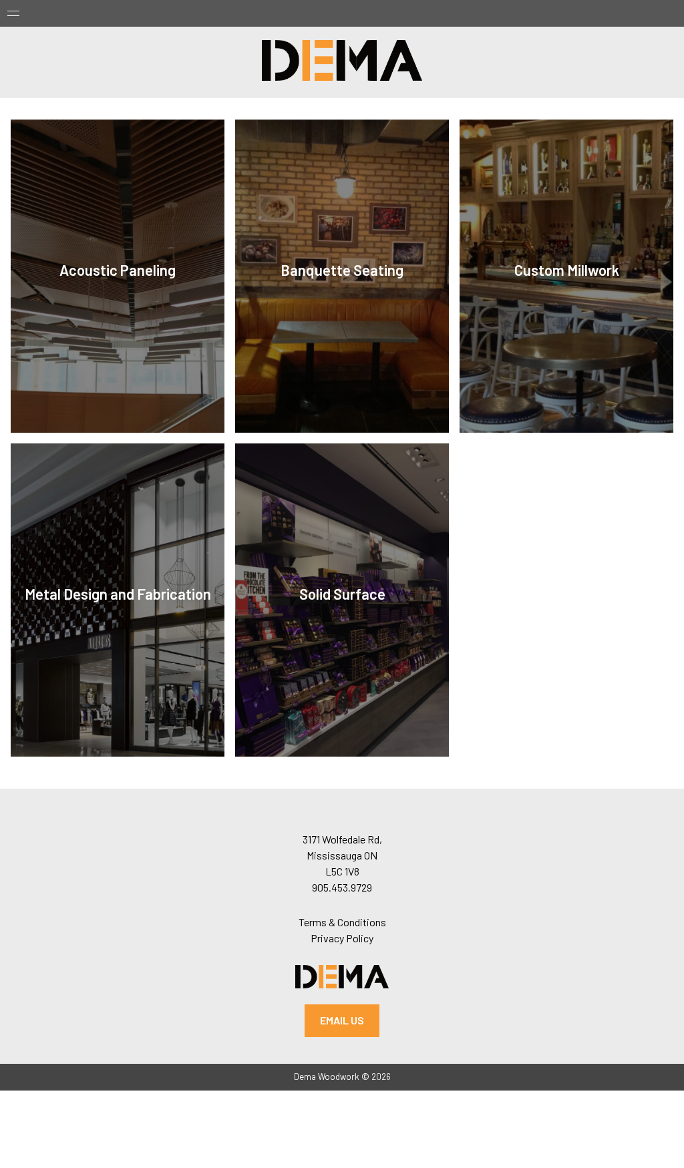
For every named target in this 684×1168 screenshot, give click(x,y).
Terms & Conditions (342, 922)
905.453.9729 (342, 887)
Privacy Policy (342, 938)
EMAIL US (342, 1020)
